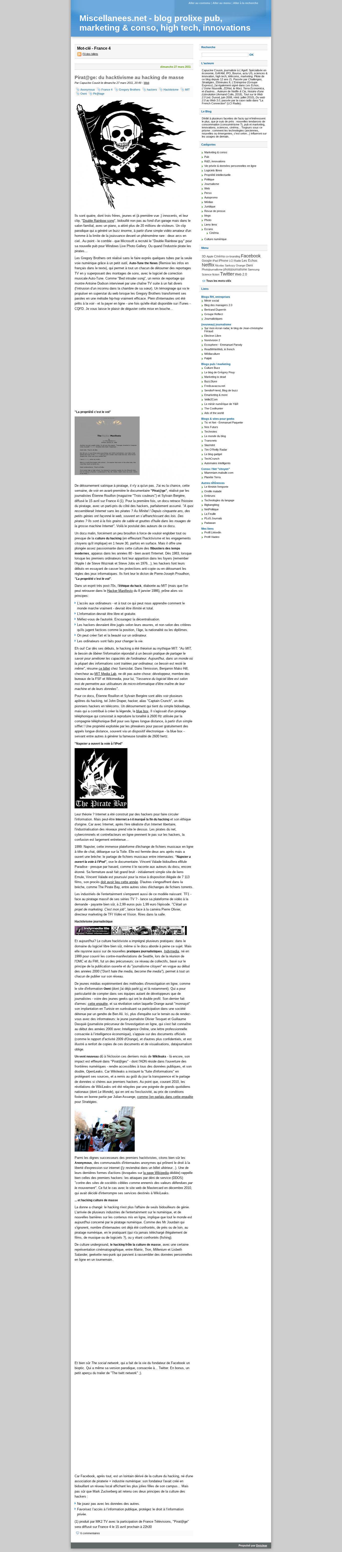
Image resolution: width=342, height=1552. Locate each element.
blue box (142, 711)
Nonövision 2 (212, 340)
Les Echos (249, 260)
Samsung (253, 269)
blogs (207, 215)
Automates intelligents (217, 463)
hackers (152, 89)
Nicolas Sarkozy (225, 265)
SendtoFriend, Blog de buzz (221, 390)
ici (141, 989)
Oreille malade (213, 491)
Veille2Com (211, 399)
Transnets (210, 440)
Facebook (251, 255)
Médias (208, 201)
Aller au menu (222, 3)
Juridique (209, 206)
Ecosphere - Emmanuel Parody (223, 344)
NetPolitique (211, 509)
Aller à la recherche (245, 3)
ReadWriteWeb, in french (219, 349)
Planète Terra (212, 477)
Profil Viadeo (211, 536)
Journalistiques (213, 318)
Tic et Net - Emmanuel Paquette (223, 422)
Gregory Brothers (129, 89)
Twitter (227, 273)
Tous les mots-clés (218, 280)
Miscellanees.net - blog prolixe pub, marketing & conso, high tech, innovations (165, 23)
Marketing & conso (215, 152)
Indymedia (171, 951)
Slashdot (209, 445)
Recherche (208, 47)
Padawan (210, 522)
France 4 (106, 89)
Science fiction (210, 274)
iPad (215, 260)
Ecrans (208, 229)
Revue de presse (214, 211)
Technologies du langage (219, 500)
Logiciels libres (213, 170)
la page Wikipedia (156, 1173)
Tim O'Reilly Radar (215, 449)
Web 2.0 (241, 274)
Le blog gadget (213, 454)
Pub (206, 156)
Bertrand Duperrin (215, 309)
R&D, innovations (214, 161)
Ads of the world (214, 412)
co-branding (233, 256)
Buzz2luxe (210, 381)
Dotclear (261, 1545)
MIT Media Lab (105, 674)
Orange (240, 265)
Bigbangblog (211, 504)
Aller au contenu (199, 3)
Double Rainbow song (98, 221)
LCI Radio (235, 260)
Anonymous (87, 89)
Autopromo (211, 197)
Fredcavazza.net (214, 385)
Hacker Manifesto (120, 591)
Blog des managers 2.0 (218, 305)
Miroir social (211, 300)
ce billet (104, 668)
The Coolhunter (213, 408)
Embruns (209, 495)
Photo (207, 220)
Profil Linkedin (212, 532)
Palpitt (208, 358)
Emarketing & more (216, 394)
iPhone (223, 260)
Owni (83, 93)
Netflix (208, 264)
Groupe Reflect (213, 314)
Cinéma (214, 232)
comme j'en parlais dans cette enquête (165, 1097)
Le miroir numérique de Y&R (221, 403)
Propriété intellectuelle (217, 174)
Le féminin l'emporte (216, 486)
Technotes (210, 431)
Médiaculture (212, 353)
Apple (210, 256)
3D (204, 256)
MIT (187, 89)
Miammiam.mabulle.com (218, 472)
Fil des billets (90, 53)
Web (146, 82)
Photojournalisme (212, 269)
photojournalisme (235, 269)
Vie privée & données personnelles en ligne (230, 165)
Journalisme (211, 183)
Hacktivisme (171, 89)
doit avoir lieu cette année (119, 882)
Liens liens (210, 224)
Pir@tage (98, 93)
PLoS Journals (213, 518)
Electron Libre (212, 335)
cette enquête (98, 1004)
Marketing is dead (215, 376)
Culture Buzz (212, 367)
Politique (209, 179)
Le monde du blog (215, 436)
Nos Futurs (211, 427)
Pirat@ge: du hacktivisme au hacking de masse (129, 77)
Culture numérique (215, 239)
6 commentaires (90, 1533)
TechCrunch (211, 458)
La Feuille (210, 513)
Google (207, 260)
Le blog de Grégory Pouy (219, 372)
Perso (208, 192)
